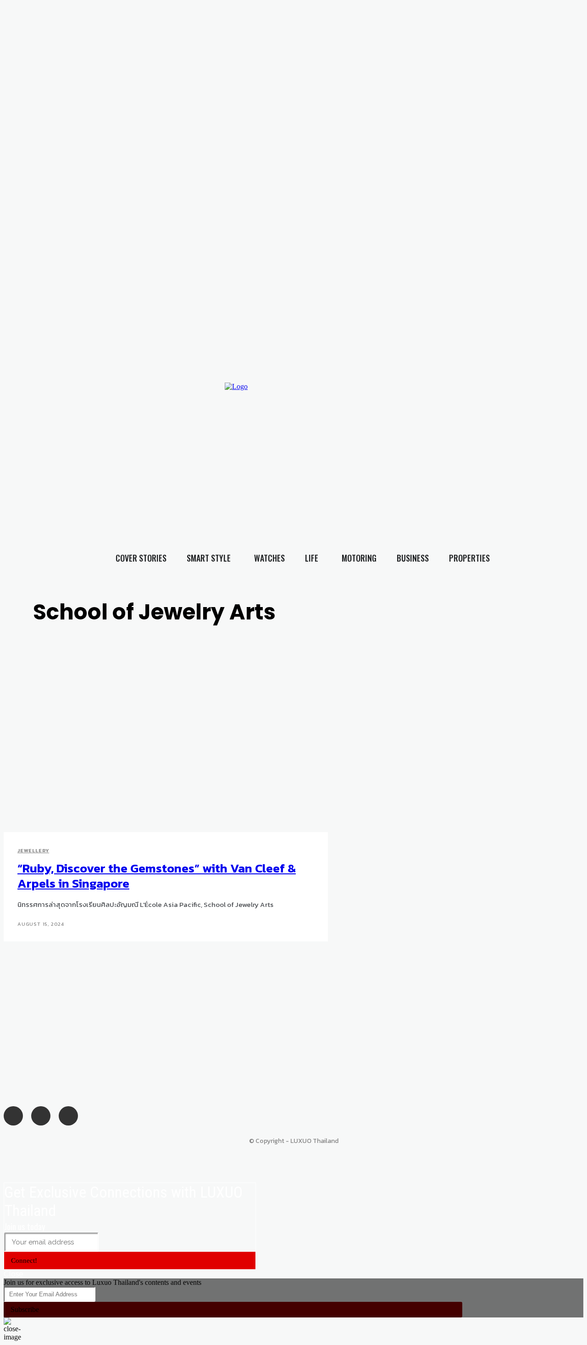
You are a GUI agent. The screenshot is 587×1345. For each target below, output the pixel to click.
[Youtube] (471, 443)
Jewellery (33, 850)
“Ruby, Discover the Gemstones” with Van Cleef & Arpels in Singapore (156, 875)
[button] (563, 460)
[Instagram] (453, 443)
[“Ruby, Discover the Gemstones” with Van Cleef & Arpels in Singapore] (152, 758)
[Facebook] (434, 443)
